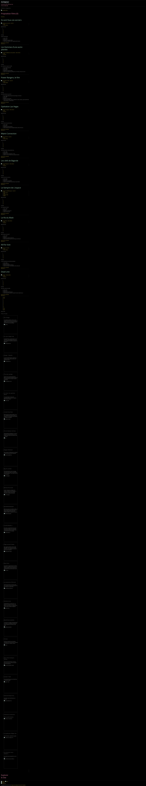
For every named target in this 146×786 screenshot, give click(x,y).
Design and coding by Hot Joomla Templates (18, 785)
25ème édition (5, 25)
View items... (3, 16)
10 (3, 307)
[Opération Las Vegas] (5, 109)
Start (4, 297)
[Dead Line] (3, 274)
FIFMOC (5, 2)
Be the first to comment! (5, 42)
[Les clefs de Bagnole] (5, 163)
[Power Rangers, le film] (5, 80)
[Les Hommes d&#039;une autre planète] (8, 52)
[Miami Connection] (4, 136)
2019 (4, 24)
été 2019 (12, 23)
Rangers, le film (10, 77)
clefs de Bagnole (9, 160)
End (4, 309)
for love (5, 244)
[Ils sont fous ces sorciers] (5, 23)
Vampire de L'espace (11, 187)
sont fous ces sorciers (11, 20)
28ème (4, 195)
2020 (4, 193)
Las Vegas (9, 106)
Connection (8, 133)
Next (4, 308)
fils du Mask (7, 217)
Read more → (3, 43)
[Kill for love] (3, 247)
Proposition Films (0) (9, 13)
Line (5, 272)
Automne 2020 (5, 194)
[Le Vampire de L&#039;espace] (6, 190)
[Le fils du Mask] (4, 220)
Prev (4, 298)
